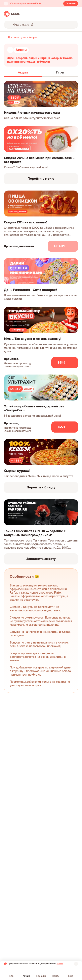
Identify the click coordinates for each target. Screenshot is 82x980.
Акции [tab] (23, 72)
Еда (11, 976)
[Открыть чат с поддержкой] (74, 13)
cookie (60, 964)
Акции (26, 976)
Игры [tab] (60, 72)
